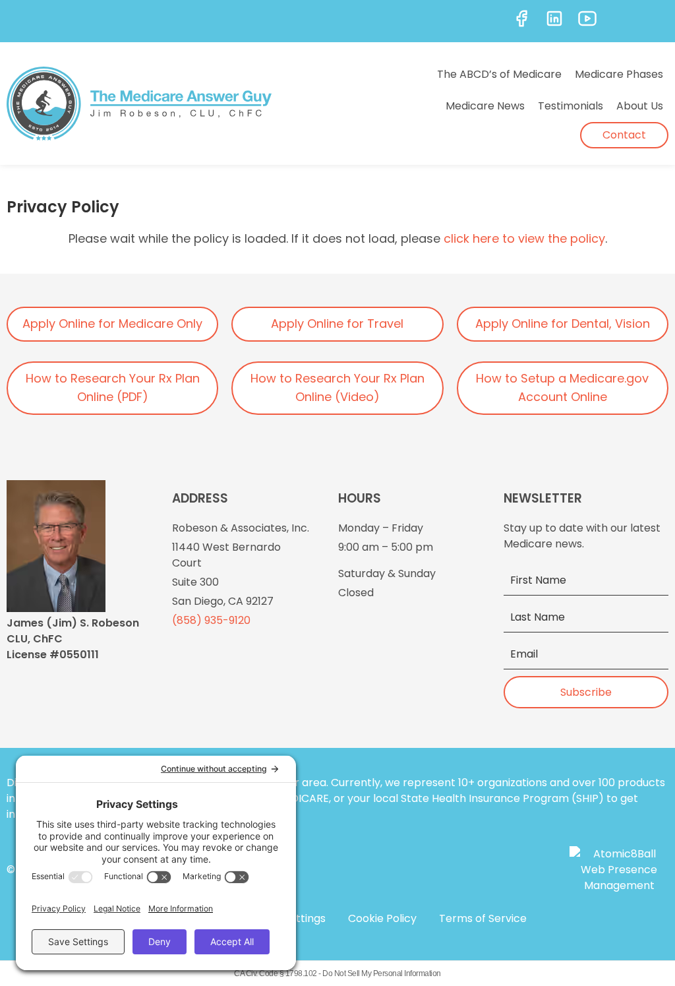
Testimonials (570, 105)
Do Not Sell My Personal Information (381, 973)
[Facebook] (521, 18)
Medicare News (485, 105)
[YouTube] (587, 18)
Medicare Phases (619, 74)
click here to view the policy (524, 238)
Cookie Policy (382, 918)
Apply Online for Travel (337, 323)
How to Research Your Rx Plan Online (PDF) (113, 388)
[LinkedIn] (554, 18)
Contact (624, 134)
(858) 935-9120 (211, 620)
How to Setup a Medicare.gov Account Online (562, 388)
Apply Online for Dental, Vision (562, 323)
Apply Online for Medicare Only (112, 323)
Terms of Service (483, 918)
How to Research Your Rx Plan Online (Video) (337, 388)
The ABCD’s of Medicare (499, 74)
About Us (639, 105)
